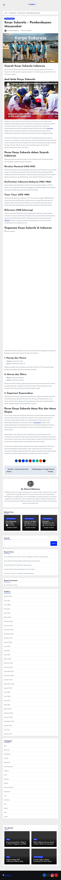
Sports (6, 808)
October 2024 (8, 679)
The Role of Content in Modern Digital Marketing (19, 573)
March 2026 (7, 617)
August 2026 (8, 596)
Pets (5, 804)
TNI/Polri (7, 220)
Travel (6, 816)
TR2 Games (37, 422)
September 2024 (9, 684)
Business (7, 750)
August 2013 (8, 734)
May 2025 (7, 650)
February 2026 (8, 621)
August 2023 (8, 725)
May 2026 (7, 609)
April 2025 (7, 654)
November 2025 (9, 634)
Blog (5, 746)
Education (7, 762)
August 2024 (8, 688)
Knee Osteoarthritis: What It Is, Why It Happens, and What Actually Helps (26, 557)
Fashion (6, 771)
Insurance (7, 791)
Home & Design (8, 787)
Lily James (11, 525)
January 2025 (8, 667)
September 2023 (9, 721)
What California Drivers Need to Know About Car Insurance (22, 561)
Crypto (6, 758)
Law (5, 796)
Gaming (6, 779)
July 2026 (7, 600)
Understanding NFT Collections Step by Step (17, 565)
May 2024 (7, 700)
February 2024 (8, 713)
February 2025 (8, 663)
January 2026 (8, 625)
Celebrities (7, 754)
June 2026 (7, 604)
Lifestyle (6, 800)
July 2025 (7, 646)
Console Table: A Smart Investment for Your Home (19, 569)
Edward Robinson (14, 30)
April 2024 (7, 704)
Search (7, 538)
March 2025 (7, 659)
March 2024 (7, 709)
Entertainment (9, 18)
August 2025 (8, 642)
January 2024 (8, 717)
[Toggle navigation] (4, 5)
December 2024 (9, 671)
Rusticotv (50, 128)
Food (5, 775)
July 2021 (7, 729)
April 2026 (7, 613)
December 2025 (9, 629)
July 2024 (7, 692)
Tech (5, 812)
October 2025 (8, 638)
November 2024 (9, 675)
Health (6, 783)
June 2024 (7, 696)
